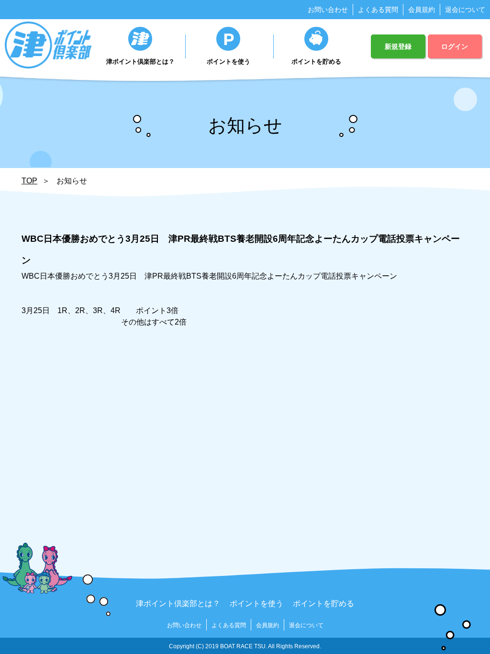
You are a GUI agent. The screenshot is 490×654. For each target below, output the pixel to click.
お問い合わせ (328, 9)
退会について (465, 9)
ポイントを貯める (316, 61)
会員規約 (421, 9)
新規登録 (398, 46)
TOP (29, 181)
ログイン (454, 46)
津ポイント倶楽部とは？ (140, 61)
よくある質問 (378, 9)
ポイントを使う (228, 61)
